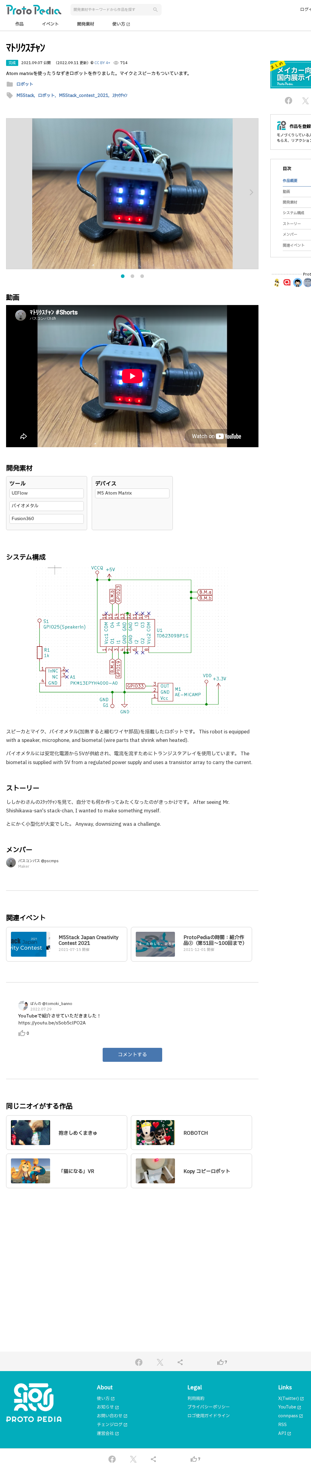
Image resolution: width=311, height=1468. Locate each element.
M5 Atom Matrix (114, 493)
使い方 (121, 24)
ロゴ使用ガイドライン (208, 1416)
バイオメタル (25, 505)
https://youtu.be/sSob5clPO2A (52, 1023)
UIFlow (20, 493)
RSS (282, 1425)
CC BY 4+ (102, 63)
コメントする (132, 1054)
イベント (50, 24)
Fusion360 (23, 518)
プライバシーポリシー (208, 1407)
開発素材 (85, 24)
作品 (19, 24)
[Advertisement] (132, 1251)
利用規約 (195, 1398)
